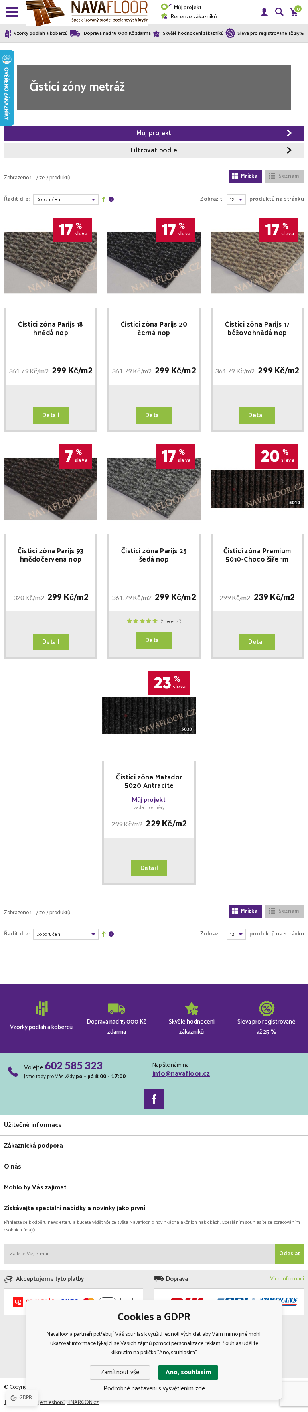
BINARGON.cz (83, 1402)
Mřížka (249, 176)
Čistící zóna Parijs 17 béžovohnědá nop (257, 329)
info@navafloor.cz (181, 1073)
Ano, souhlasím (188, 1372)
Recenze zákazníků (193, 17)
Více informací (287, 1279)
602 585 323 (74, 1065)
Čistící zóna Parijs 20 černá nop (154, 329)
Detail (51, 415)
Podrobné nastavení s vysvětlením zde (154, 1388)
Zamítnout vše (120, 1372)
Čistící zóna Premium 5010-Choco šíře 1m (257, 555)
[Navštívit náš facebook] (154, 1099)
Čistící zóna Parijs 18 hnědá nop (50, 329)
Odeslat (289, 1253)
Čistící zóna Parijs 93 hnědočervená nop (50, 555)
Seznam (288, 176)
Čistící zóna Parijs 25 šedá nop (154, 555)
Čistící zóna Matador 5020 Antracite (149, 781)
